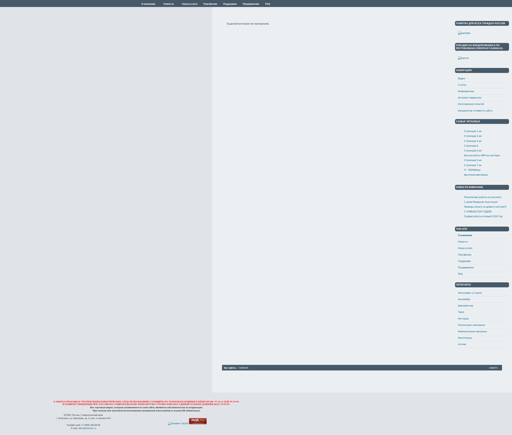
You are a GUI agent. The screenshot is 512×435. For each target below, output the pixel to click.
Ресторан (463, 318)
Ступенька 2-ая (473, 136)
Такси (461, 312)
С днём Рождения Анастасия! (481, 202)
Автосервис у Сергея (470, 293)
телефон (195, 404)
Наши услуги (465, 248)
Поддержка (464, 261)
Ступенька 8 (471, 145)
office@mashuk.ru (87, 428)
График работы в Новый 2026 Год (483, 216)
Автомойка (464, 299)
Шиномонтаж (465, 305)
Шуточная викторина (476, 174)
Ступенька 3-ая (473, 141)
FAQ (460, 274)
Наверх (493, 368)
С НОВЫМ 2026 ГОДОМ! (478, 211)
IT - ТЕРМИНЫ (472, 170)
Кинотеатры (465, 337)
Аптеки (462, 344)
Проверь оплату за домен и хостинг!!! (485, 206)
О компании (465, 235)
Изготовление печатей (471, 104)
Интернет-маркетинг (470, 97)
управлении (84, 404)
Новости (463, 241)
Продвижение (466, 267)
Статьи (462, 85)
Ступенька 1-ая (473, 131)
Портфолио (464, 254)
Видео (461, 78)
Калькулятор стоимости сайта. (475, 110)
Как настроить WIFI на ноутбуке (482, 155)
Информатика (466, 91)
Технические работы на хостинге (482, 197)
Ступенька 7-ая (473, 165)
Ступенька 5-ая (473, 160)
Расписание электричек (471, 325)
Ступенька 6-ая (473, 150)
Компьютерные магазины (472, 331)
